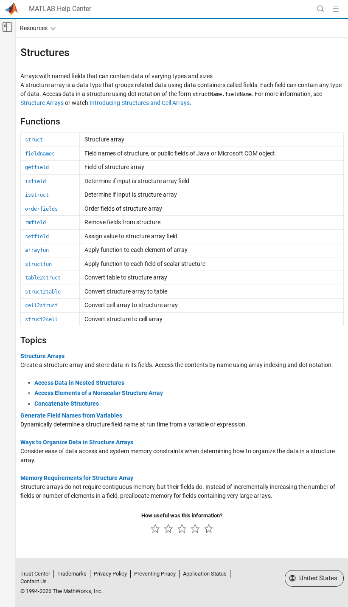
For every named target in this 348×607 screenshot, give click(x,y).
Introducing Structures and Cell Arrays (140, 102)
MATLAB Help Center (60, 9)
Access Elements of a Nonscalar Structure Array (98, 393)
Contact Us (33, 581)
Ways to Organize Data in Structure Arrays (76, 442)
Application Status (205, 573)
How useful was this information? (181, 515)
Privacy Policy (110, 573)
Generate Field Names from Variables (71, 415)
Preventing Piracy (155, 573)
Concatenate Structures (66, 403)
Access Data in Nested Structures (79, 382)
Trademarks (72, 573)
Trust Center (35, 573)
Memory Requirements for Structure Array (76, 477)
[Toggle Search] (320, 9)
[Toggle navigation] (36, 28)
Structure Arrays (42, 102)
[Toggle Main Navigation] (335, 9)
